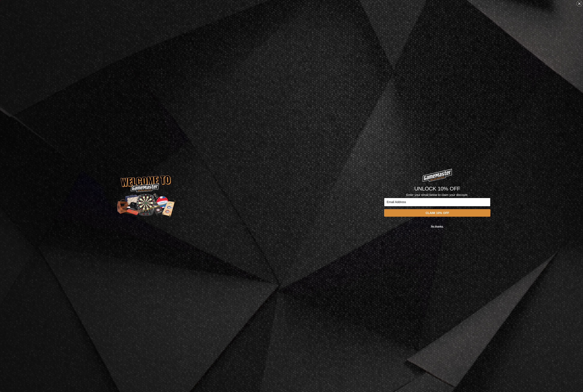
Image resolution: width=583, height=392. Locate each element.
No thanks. (437, 226)
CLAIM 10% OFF (437, 213)
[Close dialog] (579, 3)
